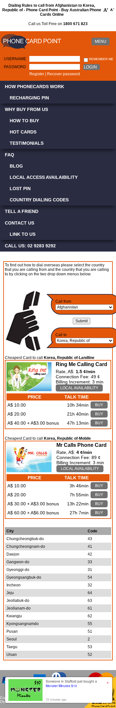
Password (15, 67)
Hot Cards (23, 131)
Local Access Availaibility (44, 177)
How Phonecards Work (34, 86)
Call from (63, 301)
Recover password (63, 74)
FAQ (9, 154)
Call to (61, 335)
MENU (100, 41)
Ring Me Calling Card (81, 364)
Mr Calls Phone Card (81, 445)
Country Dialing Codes (39, 199)
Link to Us (22, 234)
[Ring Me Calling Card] (29, 389)
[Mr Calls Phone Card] (29, 470)
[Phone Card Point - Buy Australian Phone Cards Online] (31, 49)
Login (90, 67)
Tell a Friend (21, 211)
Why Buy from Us (26, 109)
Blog (16, 166)
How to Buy (24, 120)
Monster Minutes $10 (61, 686)
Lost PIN (20, 188)
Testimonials (27, 143)
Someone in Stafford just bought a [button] (71, 683)
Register (36, 74)
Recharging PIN (29, 97)
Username (15, 59)
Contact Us (19, 222)
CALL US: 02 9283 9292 (30, 245)
